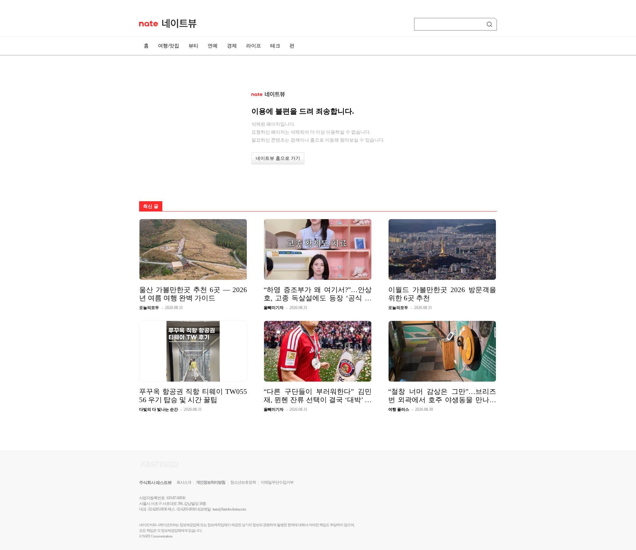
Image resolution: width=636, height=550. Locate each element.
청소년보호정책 (243, 482)
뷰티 (193, 45)
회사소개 (184, 482)
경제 (232, 45)
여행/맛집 (168, 45)
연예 (213, 45)
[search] (490, 24)
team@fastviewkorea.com (229, 509)
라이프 (253, 45)
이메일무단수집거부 (277, 482)
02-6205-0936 (157, 509)
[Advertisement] (530, 178)
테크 (275, 45)
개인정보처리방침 (210, 482)
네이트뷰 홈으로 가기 (278, 158)
